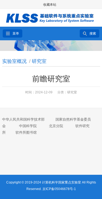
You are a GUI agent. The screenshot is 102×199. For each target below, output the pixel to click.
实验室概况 (14, 61)
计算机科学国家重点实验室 (61, 182)
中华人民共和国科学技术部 (23, 119)
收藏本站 (49, 5)
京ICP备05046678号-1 (59, 189)
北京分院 (56, 126)
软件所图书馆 (27, 132)
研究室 (39, 61)
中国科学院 (28, 126)
